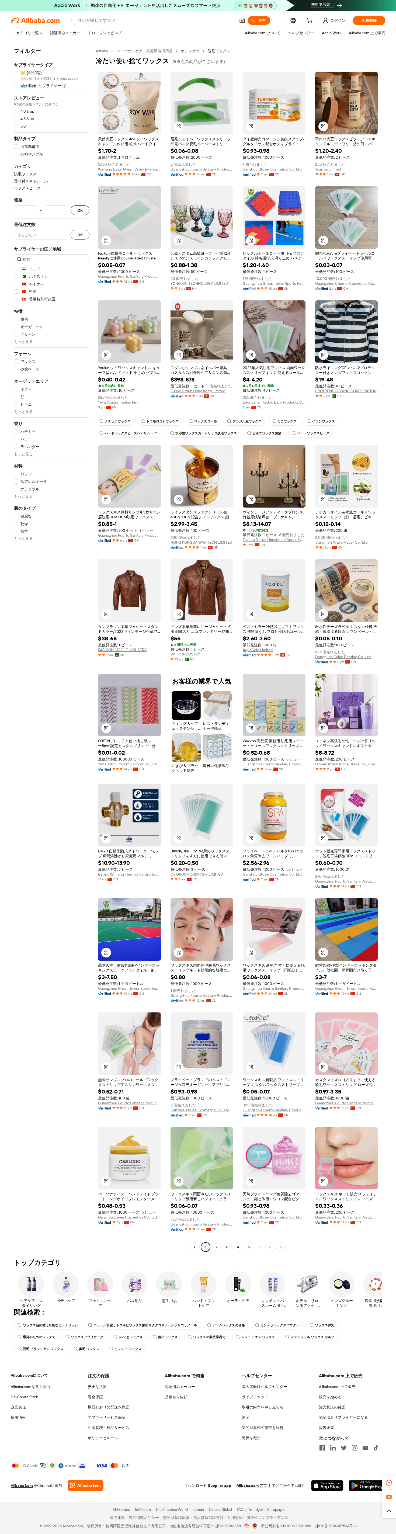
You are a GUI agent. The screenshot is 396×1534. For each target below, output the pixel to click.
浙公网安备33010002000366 (286, 1526)
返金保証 (95, 1397)
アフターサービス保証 (107, 1417)
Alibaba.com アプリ (254, 1485)
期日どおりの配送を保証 (108, 1407)
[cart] (311, 21)
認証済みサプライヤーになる (343, 1417)
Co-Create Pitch (24, 1397)
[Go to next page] (281, 1247)
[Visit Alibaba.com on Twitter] (344, 1448)
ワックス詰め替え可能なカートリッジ (50, 1325)
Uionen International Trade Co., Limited (346, 764)
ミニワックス (287, 421)
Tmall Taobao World (171, 1509)
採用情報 (18, 1417)
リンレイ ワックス (128, 1349)
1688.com (142, 1509)
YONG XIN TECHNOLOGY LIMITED (199, 283)
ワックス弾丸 (324, 1325)
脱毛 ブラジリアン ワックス (43, 1349)
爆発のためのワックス (39, 1337)
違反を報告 (251, 1438)
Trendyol (255, 1509)
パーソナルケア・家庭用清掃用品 (144, 51)
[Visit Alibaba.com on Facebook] (322, 1448)
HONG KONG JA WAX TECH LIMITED (201, 542)
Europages (276, 1509)
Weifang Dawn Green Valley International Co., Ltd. (129, 169)
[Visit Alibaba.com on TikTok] (376, 1448)
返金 (245, 1417)
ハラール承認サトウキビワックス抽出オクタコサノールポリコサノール (145, 1325)
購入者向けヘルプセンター (264, 1386)
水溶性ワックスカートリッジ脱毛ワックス (206, 433)
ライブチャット (255, 1397)
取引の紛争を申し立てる (262, 1407)
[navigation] (51, 649)
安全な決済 (97, 1386)
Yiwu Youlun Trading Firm (119, 402)
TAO (240, 1509)
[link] (389, 1483)
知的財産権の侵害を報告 (262, 1427)
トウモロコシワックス (162, 421)
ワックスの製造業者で (209, 1337)
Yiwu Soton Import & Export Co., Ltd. (128, 764)
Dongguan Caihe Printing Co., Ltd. (343, 657)
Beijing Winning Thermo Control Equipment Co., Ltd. (129, 874)
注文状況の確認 (332, 1407)
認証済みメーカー (180, 1386)
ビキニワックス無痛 (267, 433)
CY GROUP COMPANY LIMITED (197, 874)
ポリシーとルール (103, 1438)
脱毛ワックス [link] (219, 51)
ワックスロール (205, 421)
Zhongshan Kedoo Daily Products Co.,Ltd (274, 402)
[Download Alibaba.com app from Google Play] (367, 1485)
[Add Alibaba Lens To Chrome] (85, 1485)
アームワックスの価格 (229, 1325)
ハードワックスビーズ (313, 433)
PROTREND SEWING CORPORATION (346, 391)
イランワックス (323, 421)
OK (80, 210)
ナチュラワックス (118, 421)
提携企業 (326, 1427)
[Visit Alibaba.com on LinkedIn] (333, 1448)
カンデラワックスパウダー (279, 1325)
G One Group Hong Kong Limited (198, 391)
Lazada (198, 1509)
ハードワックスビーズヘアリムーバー (132, 433)
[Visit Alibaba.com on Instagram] (354, 1448)
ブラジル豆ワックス (247, 421)
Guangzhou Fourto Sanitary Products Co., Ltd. (202, 169)
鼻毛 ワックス (89, 1349)
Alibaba (102, 51)
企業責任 (18, 1407)
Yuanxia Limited (328, 169)
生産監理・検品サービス (108, 1427)
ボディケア (190, 51)
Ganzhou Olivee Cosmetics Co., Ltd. (272, 169)
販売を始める (330, 1397)
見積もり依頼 (176, 1397)
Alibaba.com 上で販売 (337, 1386)
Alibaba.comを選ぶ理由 (30, 1386)
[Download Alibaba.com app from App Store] (327, 1485)
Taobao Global (220, 1509)
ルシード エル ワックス (258, 1337)
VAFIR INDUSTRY (185, 654)
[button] (242, 20)
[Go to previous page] (195, 1247)
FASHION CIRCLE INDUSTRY (122, 650)
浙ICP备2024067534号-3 (335, 1526)
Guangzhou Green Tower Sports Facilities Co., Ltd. (274, 283)
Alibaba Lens (22, 1485)
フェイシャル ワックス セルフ (312, 1337)
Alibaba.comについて (29, 1375)
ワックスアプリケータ (87, 1337)
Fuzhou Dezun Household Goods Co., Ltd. (274, 539)
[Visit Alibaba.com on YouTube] (365, 1448)
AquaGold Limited (258, 650)
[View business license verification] (246, 1526)
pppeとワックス (131, 1337)
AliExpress (121, 1509)
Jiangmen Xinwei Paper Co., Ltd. (341, 542)
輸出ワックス (168, 1337)
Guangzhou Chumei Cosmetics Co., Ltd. (346, 283)
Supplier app (219, 1485)
